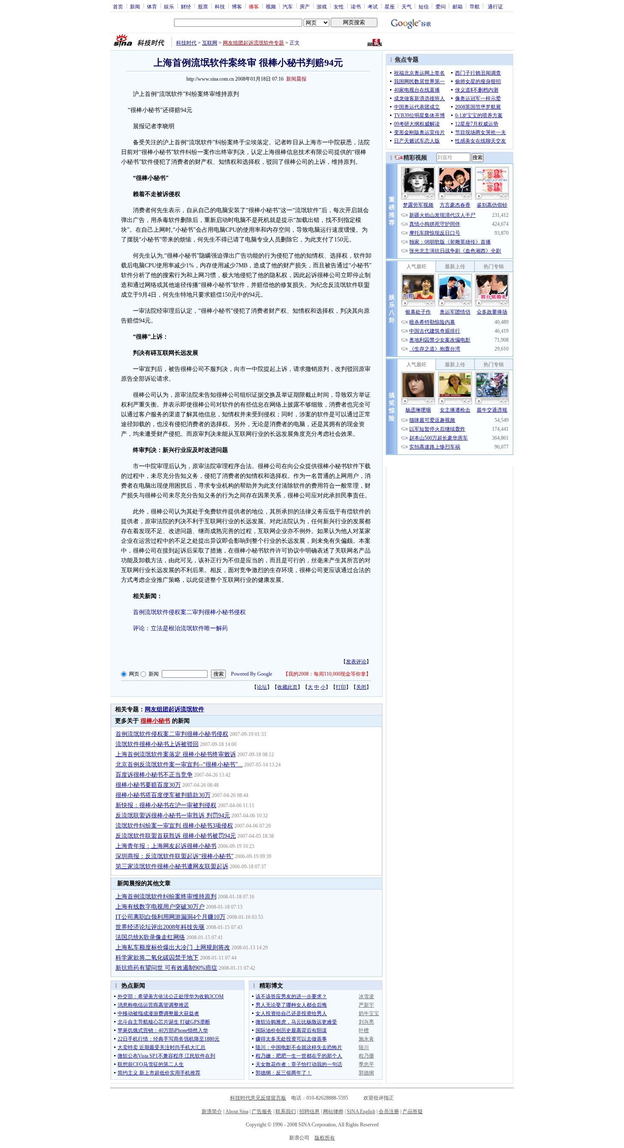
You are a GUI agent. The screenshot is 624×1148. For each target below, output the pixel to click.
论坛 (262, 687)
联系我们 (285, 1111)
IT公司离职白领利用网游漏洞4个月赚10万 (170, 917)
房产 (305, 6)
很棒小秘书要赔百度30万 (148, 785)
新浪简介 (212, 1111)
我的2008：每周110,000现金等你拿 (327, 674)
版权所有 (325, 1138)
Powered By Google (251, 674)
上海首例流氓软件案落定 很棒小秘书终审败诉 (175, 754)
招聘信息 (309, 1111)
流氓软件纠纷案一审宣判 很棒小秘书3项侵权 (174, 825)
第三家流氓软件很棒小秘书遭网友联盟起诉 (171, 866)
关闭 (361, 687)
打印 (341, 687)
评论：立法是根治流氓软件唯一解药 (180, 628)
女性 (339, 6)
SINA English (361, 1111)
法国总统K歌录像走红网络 (150, 937)
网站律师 (333, 1111)
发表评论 (356, 662)
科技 (220, 6)
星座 (390, 6)
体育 (152, 6)
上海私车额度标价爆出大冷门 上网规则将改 (172, 947)
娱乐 (169, 6)
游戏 (322, 6)
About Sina (236, 1111)
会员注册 (389, 1111)
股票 (203, 6)
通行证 (495, 6)
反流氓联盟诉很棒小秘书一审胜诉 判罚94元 (172, 815)
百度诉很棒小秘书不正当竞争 (154, 775)
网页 (134, 674)
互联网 (209, 43)
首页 (118, 6)
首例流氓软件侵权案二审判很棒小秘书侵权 (189, 612)
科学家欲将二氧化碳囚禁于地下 (157, 957)
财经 (186, 6)
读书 (356, 6)
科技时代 (186, 43)
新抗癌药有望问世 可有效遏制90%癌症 (166, 968)
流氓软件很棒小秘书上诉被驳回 (157, 744)
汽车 (288, 6)
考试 (373, 6)
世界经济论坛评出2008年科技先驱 (160, 927)
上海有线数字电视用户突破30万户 (160, 907)
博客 (237, 6)
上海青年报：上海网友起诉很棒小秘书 (165, 846)
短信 (424, 6)
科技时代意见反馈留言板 (258, 1098)
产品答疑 (412, 1111)
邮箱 (458, 6)
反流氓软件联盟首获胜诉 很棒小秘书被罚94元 (175, 836)
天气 (407, 6)
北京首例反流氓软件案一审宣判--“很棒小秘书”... (179, 764)
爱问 (441, 6)
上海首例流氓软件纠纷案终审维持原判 (165, 896)
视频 (271, 6)
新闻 (135, 6)
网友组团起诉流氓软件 (174, 709)
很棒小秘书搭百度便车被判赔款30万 (163, 795)
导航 (474, 6)
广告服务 (262, 1111)
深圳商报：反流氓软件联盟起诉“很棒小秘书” (174, 856)
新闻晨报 (296, 79)
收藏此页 (287, 687)
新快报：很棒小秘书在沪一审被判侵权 (165, 805)
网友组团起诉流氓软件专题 (253, 43)
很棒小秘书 (155, 721)
